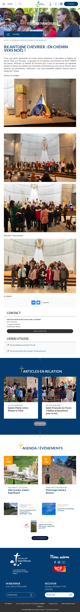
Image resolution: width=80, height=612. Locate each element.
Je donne (71, 4)
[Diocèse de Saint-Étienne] (40, 3)
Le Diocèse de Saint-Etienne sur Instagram (59, 562)
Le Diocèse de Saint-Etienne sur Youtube (63, 562)
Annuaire (56, 4)
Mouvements (61, 4)
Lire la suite (21, 398)
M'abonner (12, 595)
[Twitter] (38, 302)
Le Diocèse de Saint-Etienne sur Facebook (55, 562)
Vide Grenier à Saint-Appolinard (21, 477)
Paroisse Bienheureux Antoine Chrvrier (23, 345)
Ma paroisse (50, 4)
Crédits (40, 606)
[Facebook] (33, 302)
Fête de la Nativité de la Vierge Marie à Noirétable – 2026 (21, 509)
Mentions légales (68, 603)
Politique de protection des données (30, 603)
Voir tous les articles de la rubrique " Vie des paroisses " (28, 351)
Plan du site (53, 603)
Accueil (6, 40)
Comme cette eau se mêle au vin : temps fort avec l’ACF (40, 526)
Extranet (8, 603)
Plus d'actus (40, 424)
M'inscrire (50, 595)
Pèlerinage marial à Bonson (59, 477)
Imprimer (46, 302)
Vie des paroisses (15, 40)
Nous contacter (40, 331)
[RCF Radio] (59, 569)
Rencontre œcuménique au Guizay (59, 509)
